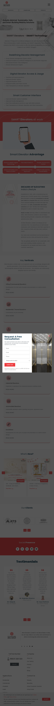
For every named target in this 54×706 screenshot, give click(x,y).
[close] (49, 336)
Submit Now (10, 364)
